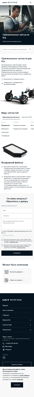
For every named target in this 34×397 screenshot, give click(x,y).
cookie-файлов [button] (24, 375)
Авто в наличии (8, 310)
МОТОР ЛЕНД (12, 2)
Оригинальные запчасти (11, 117)
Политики (20, 379)
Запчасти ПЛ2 (27, 117)
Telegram (8, 349)
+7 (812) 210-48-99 (7, 235)
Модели (5, 305)
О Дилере (6, 315)
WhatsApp (8, 346)
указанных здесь (13, 242)
